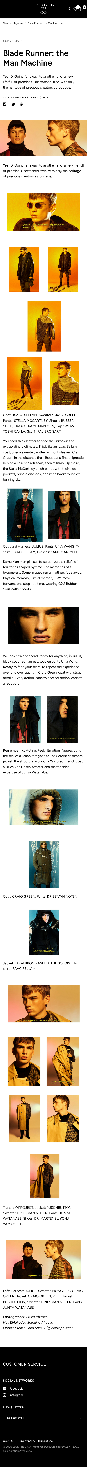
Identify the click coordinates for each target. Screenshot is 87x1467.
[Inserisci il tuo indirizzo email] (80, 1418)
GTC (13, 1440)
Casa (5, 23)
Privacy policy (27, 1440)
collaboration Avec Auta (17, 1450)
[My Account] (68, 9)
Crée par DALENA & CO (65, 1446)
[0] (81, 9)
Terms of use (45, 1440)
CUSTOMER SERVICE (24, 1364)
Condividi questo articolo (25, 97)
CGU (6, 1440)
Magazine (18, 23)
